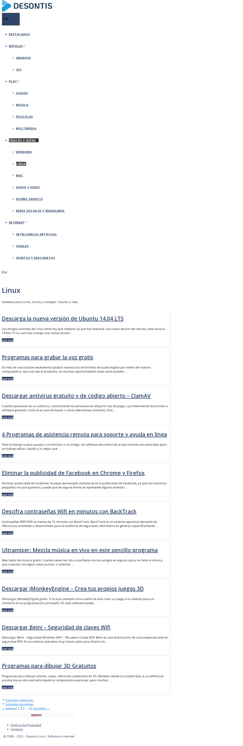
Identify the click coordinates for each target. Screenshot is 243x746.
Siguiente (41, 708)
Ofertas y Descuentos (35, 258)
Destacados (19, 34)
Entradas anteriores (19, 700)
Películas (24, 117)
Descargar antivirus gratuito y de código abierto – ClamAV (76, 395)
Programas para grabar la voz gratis (47, 357)
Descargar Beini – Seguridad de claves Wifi (56, 627)
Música (22, 105)
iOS (19, 70)
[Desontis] (27, 11)
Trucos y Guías (22, 140)
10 (30, 708)
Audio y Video (28, 187)
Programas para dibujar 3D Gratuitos (49, 665)
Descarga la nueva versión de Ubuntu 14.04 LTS (63, 318)
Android (23, 58)
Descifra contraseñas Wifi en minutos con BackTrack (69, 511)
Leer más (7, 340)
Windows (24, 152)
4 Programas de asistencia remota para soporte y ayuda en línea (84, 434)
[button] (4, 273)
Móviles (16, 46)
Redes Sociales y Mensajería (40, 211)
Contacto (17, 729)
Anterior (9, 708)
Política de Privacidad (26, 725)
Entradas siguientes (19, 704)
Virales (22, 246)
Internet (17, 223)
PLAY (13, 81)
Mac (19, 176)
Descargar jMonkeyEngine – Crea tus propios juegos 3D (73, 588)
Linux (21, 164)
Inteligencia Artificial (36, 234)
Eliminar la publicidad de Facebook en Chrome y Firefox (73, 472)
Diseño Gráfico (29, 199)
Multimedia (26, 128)
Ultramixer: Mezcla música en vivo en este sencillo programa (80, 550)
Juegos (22, 93)
